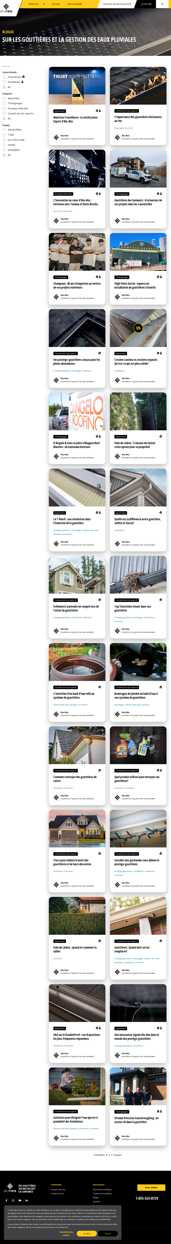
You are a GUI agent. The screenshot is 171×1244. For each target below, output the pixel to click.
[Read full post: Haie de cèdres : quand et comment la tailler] (77, 916)
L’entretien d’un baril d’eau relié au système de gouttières (73, 696)
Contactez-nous (57, 1193)
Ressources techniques (102, 1189)
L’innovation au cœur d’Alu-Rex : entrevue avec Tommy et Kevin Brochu (75, 202)
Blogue (96, 1197)
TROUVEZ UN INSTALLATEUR (117, 4)
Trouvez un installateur (102, 1193)
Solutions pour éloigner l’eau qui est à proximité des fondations (75, 1119)
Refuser (108, 1233)
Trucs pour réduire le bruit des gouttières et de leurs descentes (72, 862)
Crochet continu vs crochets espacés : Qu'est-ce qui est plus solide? (136, 362)
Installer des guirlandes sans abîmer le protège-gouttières (136, 862)
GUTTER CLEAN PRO (62, 211)
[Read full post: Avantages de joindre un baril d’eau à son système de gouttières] (138, 662)
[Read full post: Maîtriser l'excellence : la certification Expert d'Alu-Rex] (77, 86)
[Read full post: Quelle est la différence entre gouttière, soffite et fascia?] (138, 487)
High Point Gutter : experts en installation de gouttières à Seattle (135, 285)
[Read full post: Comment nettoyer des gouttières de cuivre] (77, 745)
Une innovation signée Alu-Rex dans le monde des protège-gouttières (136, 1037)
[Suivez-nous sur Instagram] (13, 1200)
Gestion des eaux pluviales (65, 704)
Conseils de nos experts (127, 111)
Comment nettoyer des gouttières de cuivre (75, 779)
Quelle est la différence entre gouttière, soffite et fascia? (137, 521)
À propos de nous (58, 1189)
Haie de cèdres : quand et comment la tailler (75, 949)
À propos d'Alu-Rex (63, 194)
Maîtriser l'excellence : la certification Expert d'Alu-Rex (75, 119)
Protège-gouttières (62, 370)
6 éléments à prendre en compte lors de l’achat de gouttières (76, 608)
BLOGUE (56, 4)
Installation (119, 370)
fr (162, 4)
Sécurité (129, 128)
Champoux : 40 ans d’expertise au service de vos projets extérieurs (77, 285)
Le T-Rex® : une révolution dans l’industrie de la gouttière (72, 521)
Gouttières (67, 534)
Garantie (96, 1201)
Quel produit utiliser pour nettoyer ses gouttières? (136, 779)
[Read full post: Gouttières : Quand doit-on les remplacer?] (138, 916)
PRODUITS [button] (34, 4)
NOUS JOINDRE (75, 4)
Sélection (87, 370)
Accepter (86, 1233)
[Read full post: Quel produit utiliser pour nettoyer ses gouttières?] (138, 745)
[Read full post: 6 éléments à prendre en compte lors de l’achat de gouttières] (77, 575)
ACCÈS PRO (146, 4)
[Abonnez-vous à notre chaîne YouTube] (20, 1200)
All (8, 87)
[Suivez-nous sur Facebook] (6, 1200)
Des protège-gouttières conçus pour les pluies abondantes (76, 362)
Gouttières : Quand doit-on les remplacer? (132, 949)
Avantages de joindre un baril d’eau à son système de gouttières (136, 696)
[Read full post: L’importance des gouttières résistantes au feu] (138, 86)
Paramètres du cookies (66, 1233)
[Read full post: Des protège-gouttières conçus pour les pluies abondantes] (77, 328)
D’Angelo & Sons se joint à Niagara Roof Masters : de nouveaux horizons (76, 445)
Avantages (119, 128)
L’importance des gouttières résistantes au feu (138, 119)
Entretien (118, 621)
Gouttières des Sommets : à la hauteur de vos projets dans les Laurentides (138, 202)
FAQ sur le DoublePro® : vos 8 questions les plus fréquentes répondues (76, 1037)
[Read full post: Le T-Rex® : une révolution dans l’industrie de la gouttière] (77, 487)
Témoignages (122, 194)
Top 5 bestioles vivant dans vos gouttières (132, 608)
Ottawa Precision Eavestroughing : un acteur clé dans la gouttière (136, 1120)
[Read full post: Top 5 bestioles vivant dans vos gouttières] (138, 575)
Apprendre (60, 111)
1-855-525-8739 (146, 1198)
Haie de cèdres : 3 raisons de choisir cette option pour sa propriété (134, 445)
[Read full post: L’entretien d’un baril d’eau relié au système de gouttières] (77, 662)
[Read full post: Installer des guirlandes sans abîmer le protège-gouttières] (138, 828)
